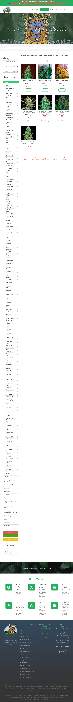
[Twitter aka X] (64, 651)
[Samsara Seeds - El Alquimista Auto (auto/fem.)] (28, 71)
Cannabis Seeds (35, 9)
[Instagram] (66, 651)
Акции (10, 532)
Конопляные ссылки (26, 657)
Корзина (64, 159)
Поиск (25, 159)
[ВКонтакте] (58, 651)
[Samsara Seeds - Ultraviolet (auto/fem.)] (62, 102)
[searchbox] (36, 48)
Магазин (23, 58)
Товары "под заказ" (25, 665)
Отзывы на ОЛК (25, 648)
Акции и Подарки (25, 636)
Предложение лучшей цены (27, 671)
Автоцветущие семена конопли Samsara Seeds (52, 58)
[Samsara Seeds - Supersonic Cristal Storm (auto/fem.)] (28, 102)
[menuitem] (10, 87)
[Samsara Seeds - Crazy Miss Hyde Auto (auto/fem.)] (28, 133)
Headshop (53, 9)
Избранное (54, 159)
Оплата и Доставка (64, 9)
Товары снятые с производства (24, 661)
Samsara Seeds (35, 58)
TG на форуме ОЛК (25, 645)
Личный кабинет (35, 159)
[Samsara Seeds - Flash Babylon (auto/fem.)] (45, 71)
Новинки (10, 536)
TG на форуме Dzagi (25, 651)
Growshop (44, 9)
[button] (10, 551)
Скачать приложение (10, 539)
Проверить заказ (45, 159)
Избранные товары (25, 668)
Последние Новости (26, 642)
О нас (22, 654)
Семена (28, 58)
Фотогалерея (24, 633)
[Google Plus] (61, 651)
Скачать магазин (25, 630)
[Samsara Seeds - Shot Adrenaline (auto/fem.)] (62, 71)
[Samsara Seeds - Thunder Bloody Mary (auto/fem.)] (45, 102)
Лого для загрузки (25, 674)
